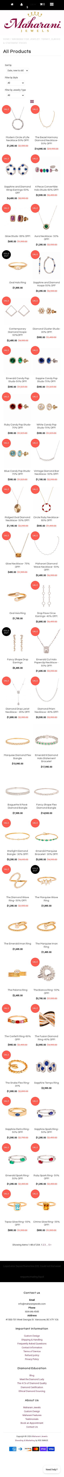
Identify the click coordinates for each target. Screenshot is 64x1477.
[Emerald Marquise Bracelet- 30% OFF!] (46, 834)
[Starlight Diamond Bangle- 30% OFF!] (17, 834)
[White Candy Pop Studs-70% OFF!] (46, 408)
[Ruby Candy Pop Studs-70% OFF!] (17, 408)
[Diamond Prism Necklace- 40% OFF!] (46, 692)
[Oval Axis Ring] (17, 596)
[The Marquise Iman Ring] (46, 927)
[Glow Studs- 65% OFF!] (17, 219)
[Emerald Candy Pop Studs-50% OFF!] (17, 361)
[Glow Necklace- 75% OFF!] (17, 547)
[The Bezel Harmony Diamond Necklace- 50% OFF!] (46, 120)
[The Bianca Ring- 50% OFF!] (46, 973)
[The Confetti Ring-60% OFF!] (17, 1019)
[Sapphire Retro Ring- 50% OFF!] (17, 1112)
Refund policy (32, 1355)
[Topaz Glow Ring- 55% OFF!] (17, 1205)
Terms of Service (32, 1351)
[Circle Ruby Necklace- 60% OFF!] (46, 500)
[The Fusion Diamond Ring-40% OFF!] (46, 1019)
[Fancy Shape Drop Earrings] (17, 642)
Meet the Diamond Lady (32, 1379)
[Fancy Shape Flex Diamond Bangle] (46, 788)
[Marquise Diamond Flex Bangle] (17, 738)
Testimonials (31, 1419)
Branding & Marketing (25, 1440)
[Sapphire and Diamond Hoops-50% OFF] (46, 265)
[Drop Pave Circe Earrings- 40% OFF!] (46, 596)
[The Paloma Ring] (17, 973)
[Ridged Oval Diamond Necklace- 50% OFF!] (17, 500)
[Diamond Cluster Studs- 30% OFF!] (46, 312)
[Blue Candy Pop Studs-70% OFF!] (17, 454)
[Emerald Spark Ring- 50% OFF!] (17, 1158)
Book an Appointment (32, 1423)
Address (32, 1315)
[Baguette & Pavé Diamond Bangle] (17, 788)
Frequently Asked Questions (31, 1343)
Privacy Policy (32, 1359)
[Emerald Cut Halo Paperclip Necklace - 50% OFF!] (46, 642)
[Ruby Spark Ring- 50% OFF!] (46, 1158)
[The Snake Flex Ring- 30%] (17, 1066)
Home (6, 39)
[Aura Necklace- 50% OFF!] (46, 219)
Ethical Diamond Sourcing (32, 1391)
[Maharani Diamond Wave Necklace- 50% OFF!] (46, 547)
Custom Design (32, 1335)
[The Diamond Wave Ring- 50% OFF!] (17, 880)
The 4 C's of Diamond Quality (32, 1383)
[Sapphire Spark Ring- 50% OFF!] (46, 1112)
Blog (32, 1375)
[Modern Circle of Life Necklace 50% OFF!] (17, 120)
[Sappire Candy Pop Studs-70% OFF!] (46, 361)
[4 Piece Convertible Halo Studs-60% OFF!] (46, 170)
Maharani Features (32, 1415)
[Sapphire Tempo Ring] (46, 1066)
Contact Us (32, 1427)
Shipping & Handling (31, 1339)
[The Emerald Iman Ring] (17, 927)
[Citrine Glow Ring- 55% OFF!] (46, 1205)
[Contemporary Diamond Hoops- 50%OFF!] (17, 312)
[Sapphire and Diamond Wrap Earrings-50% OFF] (17, 170)
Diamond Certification (32, 1387)
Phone (31, 1307)
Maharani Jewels (32, 1407)
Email (32, 1300)
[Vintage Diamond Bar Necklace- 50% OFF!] (46, 454)
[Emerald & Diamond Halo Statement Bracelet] (46, 738)
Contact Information (32, 1347)
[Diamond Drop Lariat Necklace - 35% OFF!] (17, 692)
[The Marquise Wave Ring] (46, 880)
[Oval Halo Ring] (17, 265)
